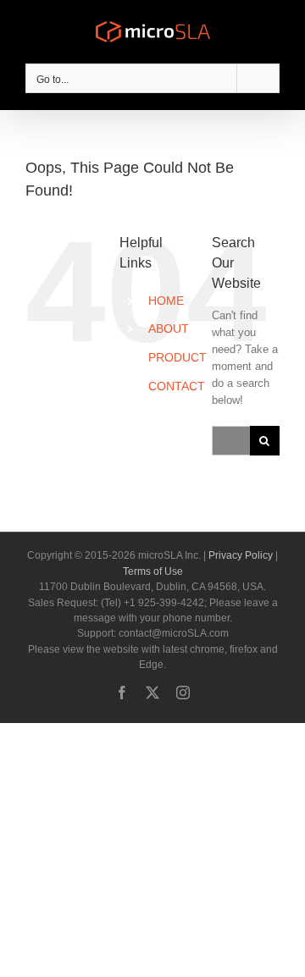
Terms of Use (153, 571)
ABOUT (168, 328)
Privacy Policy (240, 555)
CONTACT (176, 386)
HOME (166, 300)
